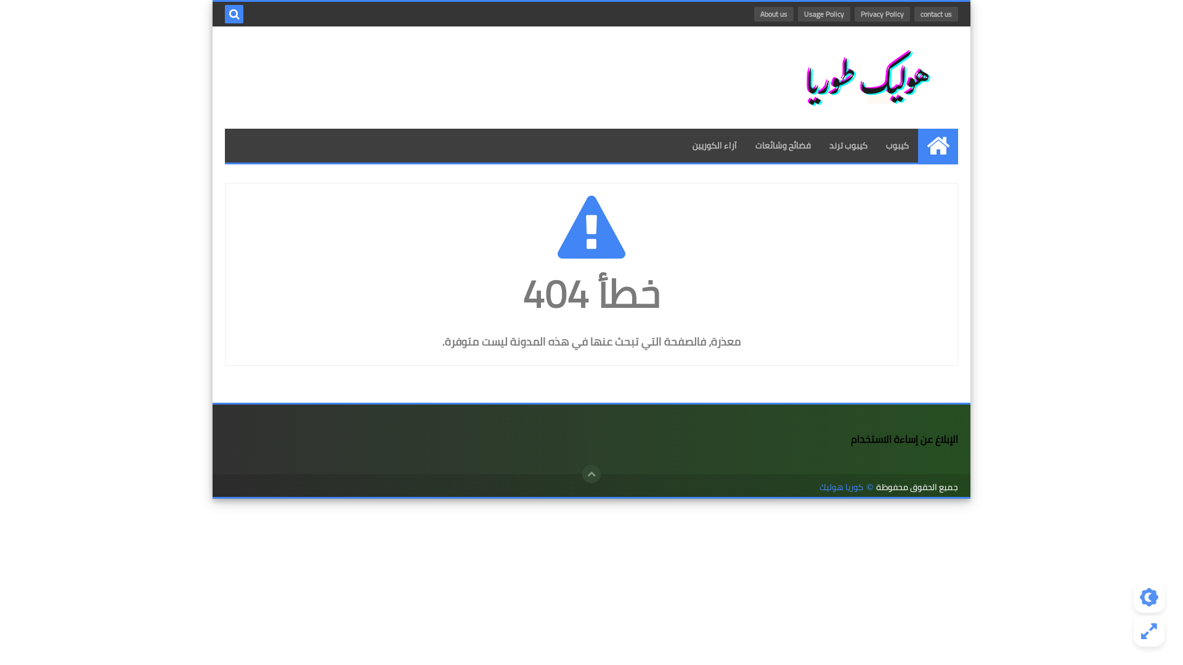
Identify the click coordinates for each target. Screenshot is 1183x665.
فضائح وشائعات (783, 145)
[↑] (591, 474)
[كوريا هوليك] (868, 77)
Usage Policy (824, 14)
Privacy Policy (882, 14)
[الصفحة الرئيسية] (938, 146)
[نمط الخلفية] (1149, 631)
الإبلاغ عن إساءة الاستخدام (904, 439)
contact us (936, 14)
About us (773, 14)
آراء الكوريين (715, 145)
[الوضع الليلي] (1149, 597)
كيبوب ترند (848, 145)
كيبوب (897, 145)
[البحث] (234, 14)
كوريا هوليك (841, 487)
